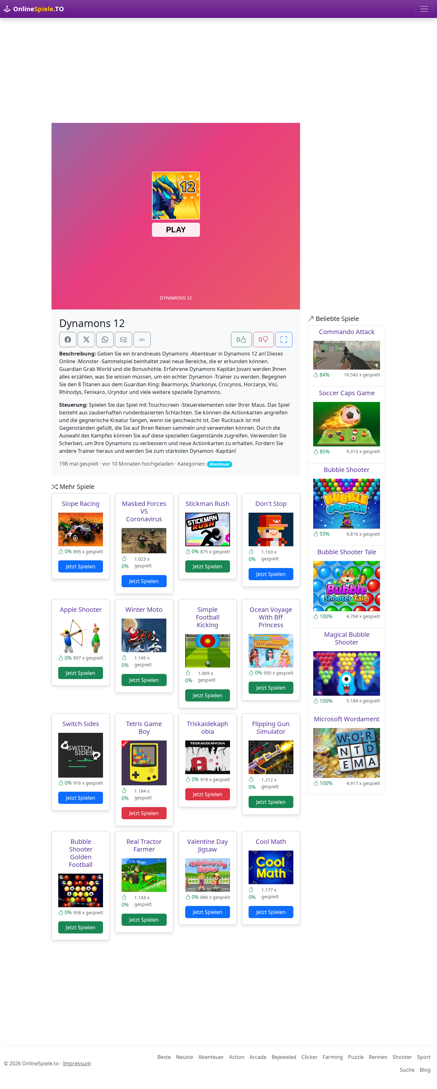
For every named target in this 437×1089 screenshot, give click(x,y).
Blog (425, 1069)
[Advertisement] (218, 70)
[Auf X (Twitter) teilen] (86, 339)
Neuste (184, 1057)
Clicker (309, 1057)
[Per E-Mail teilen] (123, 339)
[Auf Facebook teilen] (67, 339)
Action (236, 1057)
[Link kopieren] (142, 339)
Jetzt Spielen (80, 566)
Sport (424, 1057)
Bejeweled (284, 1057)
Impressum (77, 1063)
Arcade (258, 1057)
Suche (407, 1069)
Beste (164, 1057)
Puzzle (356, 1057)
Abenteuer (211, 1057)
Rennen (378, 1057)
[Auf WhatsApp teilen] (105, 339)
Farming (333, 1057)
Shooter (402, 1057)
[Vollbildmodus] (283, 339)
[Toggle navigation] (424, 9)
